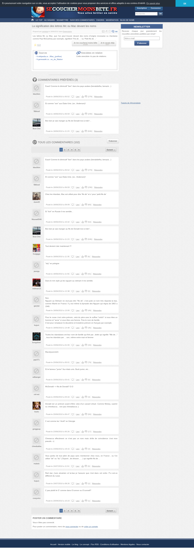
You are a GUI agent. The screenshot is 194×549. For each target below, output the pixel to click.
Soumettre (62, 20)
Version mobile (64, 544)
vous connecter (71, 526)
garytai (36, 306)
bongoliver (36, 342)
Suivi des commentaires (82, 20)
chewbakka (36, 446)
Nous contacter (142, 544)
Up (82, 96)
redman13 (36, 288)
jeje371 (37, 360)
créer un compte (91, 526)
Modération (112, 20)
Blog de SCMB (127, 20)
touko (36, 412)
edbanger (37, 377)
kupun (36, 325)
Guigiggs (36, 254)
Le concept (84, 544)
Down (86, 96)
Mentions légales (128, 544)
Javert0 (37, 202)
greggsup (37, 429)
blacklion (36, 94)
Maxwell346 (37, 219)
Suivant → (111, 150)
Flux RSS (95, 544)
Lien (77, 97)
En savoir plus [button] (153, 3)
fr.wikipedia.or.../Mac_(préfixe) (49, 56)
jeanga (36, 271)
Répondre (98, 97)
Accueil (53, 544)
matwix (36, 463)
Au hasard (49, 20)
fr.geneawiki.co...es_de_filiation (50, 59)
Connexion (156, 8)
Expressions (67, 31)
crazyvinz (37, 498)
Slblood (37, 111)
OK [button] (184, 3)
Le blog (75, 544)
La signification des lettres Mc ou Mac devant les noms (64, 26)
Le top (39, 20)
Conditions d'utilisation (109, 544)
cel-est (36, 394)
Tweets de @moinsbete (131, 103)
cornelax (45, 31)
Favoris (100, 20)
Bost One (37, 128)
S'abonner (113, 141)
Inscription (142, 8)
